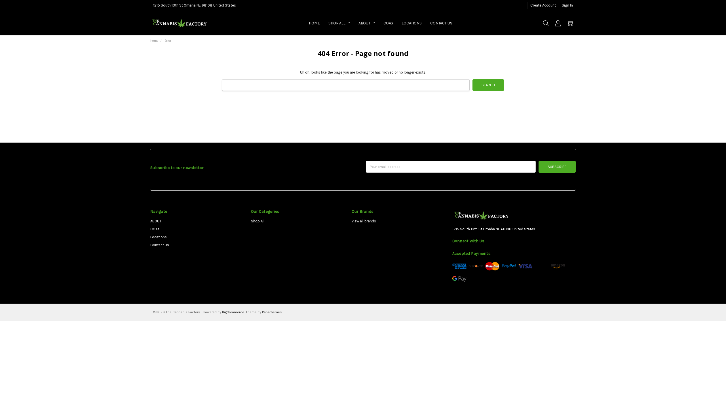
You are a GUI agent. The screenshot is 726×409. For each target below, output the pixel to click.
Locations (412, 23)
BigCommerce (233, 312)
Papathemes (272, 312)
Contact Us (441, 23)
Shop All (337, 23)
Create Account (543, 5)
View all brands (364, 221)
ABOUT (364, 23)
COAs (388, 23)
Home (314, 23)
